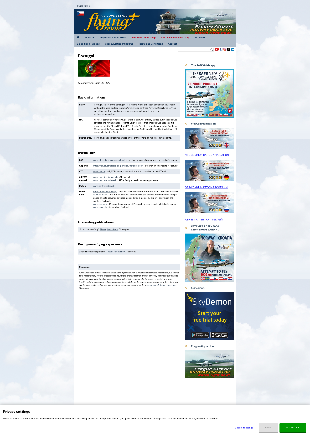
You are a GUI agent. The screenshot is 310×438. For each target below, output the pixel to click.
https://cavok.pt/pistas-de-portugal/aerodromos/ (118, 165)
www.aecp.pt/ (100, 207)
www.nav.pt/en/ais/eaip (105, 180)
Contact (172, 43)
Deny (268, 427)
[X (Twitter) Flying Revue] (229, 50)
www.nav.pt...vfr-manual (105, 177)
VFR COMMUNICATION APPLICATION (207, 155)
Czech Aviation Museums (119, 43)
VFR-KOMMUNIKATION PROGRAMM (206, 187)
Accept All (293, 427)
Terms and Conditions (150, 43)
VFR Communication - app (175, 37)
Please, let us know (109, 229)
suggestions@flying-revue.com (161, 285)
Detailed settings (244, 427)
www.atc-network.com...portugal (109, 160)
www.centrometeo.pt (103, 186)
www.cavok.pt (100, 194)
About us (89, 37)
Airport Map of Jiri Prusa (113, 37)
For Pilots (200, 37)
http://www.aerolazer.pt (105, 191)
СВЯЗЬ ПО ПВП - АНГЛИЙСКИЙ (204, 219)
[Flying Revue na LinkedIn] (233, 50)
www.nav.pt (99, 171)
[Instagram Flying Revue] (225, 50)
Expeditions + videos (88, 43)
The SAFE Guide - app (144, 37)
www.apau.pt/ (100, 204)
